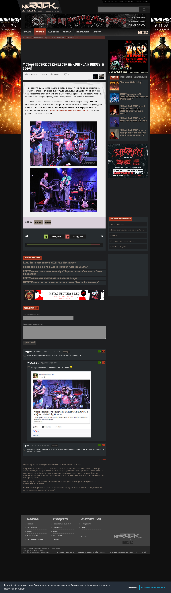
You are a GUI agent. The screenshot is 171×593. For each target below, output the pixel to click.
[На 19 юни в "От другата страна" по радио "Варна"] (95, 76)
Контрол (38, 222)
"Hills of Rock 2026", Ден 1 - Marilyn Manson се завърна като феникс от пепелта (133, 132)
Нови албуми (73, 37)
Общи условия (100, 552)
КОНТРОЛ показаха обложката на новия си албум (50, 278)
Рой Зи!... (114, 235)
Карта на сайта (142, 552)
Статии (84, 527)
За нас (89, 552)
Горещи (114, 77)
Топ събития (58, 527)
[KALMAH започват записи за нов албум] (101, 76)
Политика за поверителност (121, 552)
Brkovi (48, 222)
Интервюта (86, 524)
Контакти (70, 552)
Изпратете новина (35, 539)
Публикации (82, 32)
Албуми (97, 32)
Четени (129, 77)
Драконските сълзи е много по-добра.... (127, 230)
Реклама (80, 552)
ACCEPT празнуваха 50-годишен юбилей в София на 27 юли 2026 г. (134, 96)
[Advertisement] (63, 50)
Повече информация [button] (14, 589)
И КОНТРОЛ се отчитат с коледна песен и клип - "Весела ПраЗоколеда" (61, 282)
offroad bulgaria (124, 1)
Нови (122, 77)
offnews (108, 1)
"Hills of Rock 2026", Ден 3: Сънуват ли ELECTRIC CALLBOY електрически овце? (132, 110)
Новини (40, 32)
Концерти (53, 32)
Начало (27, 32)
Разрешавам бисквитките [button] (153, 587)
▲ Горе (102, 459)
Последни (27, 37)
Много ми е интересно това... (122, 241)
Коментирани (140, 77)
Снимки (67, 32)
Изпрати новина (58, 37)
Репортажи (57, 535)
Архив (47, 37)
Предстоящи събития (62, 524)
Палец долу (77, 236)
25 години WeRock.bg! (130, 82)
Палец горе (56, 236)
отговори (66, 352)
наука (138, 1)
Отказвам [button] (132, 587)
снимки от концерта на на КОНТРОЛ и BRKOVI (70, 110)
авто (145, 1)
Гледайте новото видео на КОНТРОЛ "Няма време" (50, 263)
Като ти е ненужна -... (119, 246)
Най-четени (38, 37)
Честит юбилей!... (117, 224)
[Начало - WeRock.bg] (39, 12)
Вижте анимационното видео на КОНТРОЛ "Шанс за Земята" (55, 267)
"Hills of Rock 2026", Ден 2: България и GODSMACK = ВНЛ (133, 119)
